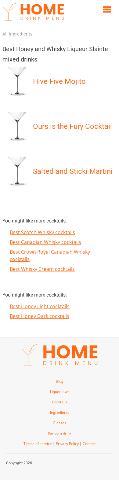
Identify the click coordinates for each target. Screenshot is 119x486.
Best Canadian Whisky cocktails (45, 242)
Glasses (59, 422)
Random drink (59, 433)
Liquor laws (59, 391)
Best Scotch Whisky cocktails (42, 232)
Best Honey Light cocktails (40, 306)
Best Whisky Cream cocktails (42, 269)
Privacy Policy (67, 443)
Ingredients (59, 412)
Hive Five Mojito (59, 81)
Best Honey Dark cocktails (39, 316)
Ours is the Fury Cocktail (72, 126)
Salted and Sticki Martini (73, 171)
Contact (89, 443)
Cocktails (59, 402)
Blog (59, 381)
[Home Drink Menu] (33, 22)
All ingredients (17, 34)
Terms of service (37, 443)
